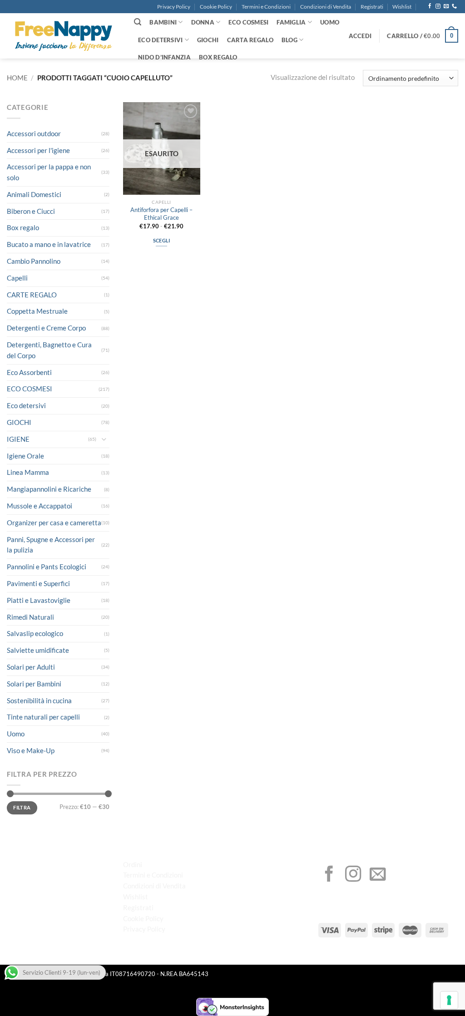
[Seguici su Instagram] (437, 6)
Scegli (161, 240)
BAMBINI (163, 22)
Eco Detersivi (160, 40)
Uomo (16, 734)
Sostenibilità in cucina (39, 700)
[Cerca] (137, 22)
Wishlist (401, 6)
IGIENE (18, 439)
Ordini (132, 864)
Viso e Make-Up (30, 750)
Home (17, 78)
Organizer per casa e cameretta (54, 522)
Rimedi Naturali (30, 617)
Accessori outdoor (34, 133)
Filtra (21, 807)
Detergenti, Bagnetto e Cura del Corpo (49, 350)
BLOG (289, 40)
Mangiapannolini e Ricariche (49, 489)
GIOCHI (208, 40)
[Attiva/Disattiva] (104, 439)
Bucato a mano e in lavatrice (49, 244)
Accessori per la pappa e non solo (49, 172)
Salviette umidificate (38, 650)
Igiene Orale (25, 456)
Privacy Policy (173, 6)
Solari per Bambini (34, 684)
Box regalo (23, 227)
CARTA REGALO (250, 40)
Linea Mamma (28, 472)
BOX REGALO (218, 57)
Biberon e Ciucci (31, 211)
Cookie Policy (216, 6)
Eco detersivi (26, 405)
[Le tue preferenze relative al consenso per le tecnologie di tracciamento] (449, 1000)
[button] (360, 36)
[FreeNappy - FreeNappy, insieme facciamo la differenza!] (63, 36)
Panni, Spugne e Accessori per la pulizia (51, 544)
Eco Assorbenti (29, 372)
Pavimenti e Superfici (38, 583)
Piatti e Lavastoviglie (38, 600)
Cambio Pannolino (33, 261)
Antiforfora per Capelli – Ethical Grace (161, 213)
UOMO (329, 22)
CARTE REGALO (32, 295)
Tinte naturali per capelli (43, 717)
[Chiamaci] (454, 6)
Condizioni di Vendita (325, 6)
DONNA (202, 22)
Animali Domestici (34, 194)
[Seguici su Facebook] (429, 6)
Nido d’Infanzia (164, 57)
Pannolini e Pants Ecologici (46, 566)
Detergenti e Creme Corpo (46, 328)
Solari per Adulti (31, 667)
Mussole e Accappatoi (39, 506)
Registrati (372, 6)
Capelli (17, 278)
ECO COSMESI (248, 22)
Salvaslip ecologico (35, 633)
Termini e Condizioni (266, 6)
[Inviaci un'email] (446, 6)
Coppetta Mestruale (37, 311)
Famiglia (291, 22)
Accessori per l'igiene (38, 150)
